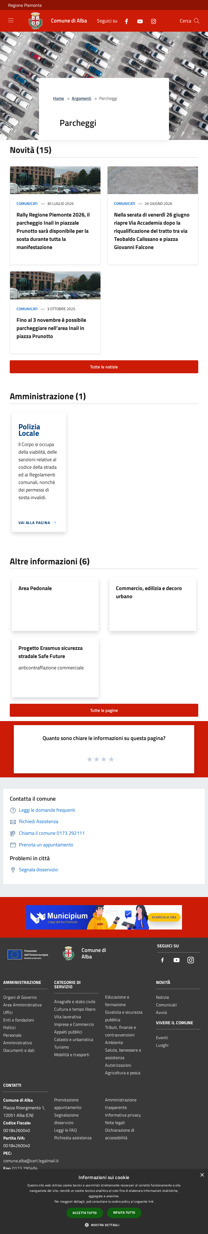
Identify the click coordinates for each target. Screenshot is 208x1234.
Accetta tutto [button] (85, 1212)
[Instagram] (151, 20)
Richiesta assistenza (73, 1137)
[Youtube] (137, 20)
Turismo (61, 1047)
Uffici (8, 1012)
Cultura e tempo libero (74, 1009)
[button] (104, 1225)
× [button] (202, 1175)
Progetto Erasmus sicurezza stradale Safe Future (50, 652)
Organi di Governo (20, 997)
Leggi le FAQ (65, 1130)
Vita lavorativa (67, 1016)
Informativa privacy (123, 1115)
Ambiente (114, 1042)
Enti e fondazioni (18, 1020)
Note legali (115, 1122)
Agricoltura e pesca (122, 1072)
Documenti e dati (19, 1050)
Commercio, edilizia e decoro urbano (149, 592)
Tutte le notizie (104, 367)
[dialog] (104, 1201)
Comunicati (27, 203)
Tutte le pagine (104, 710)
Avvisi (161, 1012)
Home (58, 98)
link (151, 1201)
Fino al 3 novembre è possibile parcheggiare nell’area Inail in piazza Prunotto (51, 328)
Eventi (162, 1037)
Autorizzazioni (118, 1065)
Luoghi (162, 1045)
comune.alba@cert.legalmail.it (31, 1160)
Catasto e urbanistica (73, 1039)
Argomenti (81, 98)
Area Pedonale (35, 588)
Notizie (162, 997)
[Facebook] (124, 20)
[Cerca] (196, 21)
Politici (9, 1027)
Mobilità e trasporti (71, 1054)
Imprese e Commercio (74, 1024)
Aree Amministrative (22, 1004)
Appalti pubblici (68, 1032)
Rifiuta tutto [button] (124, 1212)
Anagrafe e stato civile (74, 1001)
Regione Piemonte (25, 5)
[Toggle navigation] (11, 20)
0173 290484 (25, 1168)
